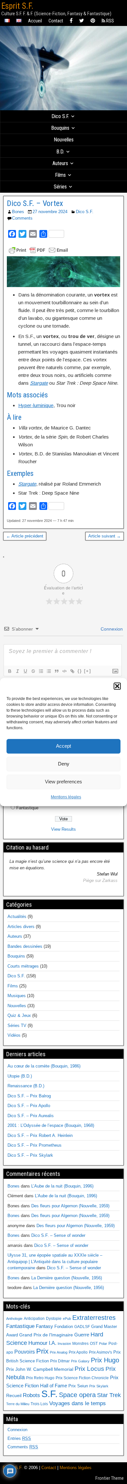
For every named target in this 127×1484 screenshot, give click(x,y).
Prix (42, 1351)
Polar (103, 1343)
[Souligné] (25, 671)
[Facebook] (71, 21)
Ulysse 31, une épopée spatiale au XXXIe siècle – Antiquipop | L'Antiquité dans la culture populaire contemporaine (54, 1261)
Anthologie (14, 1319)
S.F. (49, 1393)
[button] (117, 686)
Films (60, 175)
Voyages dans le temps (77, 1403)
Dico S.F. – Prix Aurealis (30, 1115)
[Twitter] (81, 21)
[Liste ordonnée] (41, 671)
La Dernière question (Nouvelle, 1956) (66, 1277)
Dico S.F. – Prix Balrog (29, 1095)
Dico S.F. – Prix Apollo (28, 1105)
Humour (38, 1343)
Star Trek (109, 1395)
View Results (63, 829)
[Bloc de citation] (56, 671)
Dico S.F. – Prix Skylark (30, 1155)
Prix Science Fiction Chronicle (82, 1378)
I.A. (52, 1343)
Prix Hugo (105, 1360)
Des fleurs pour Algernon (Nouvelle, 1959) (70, 1205)
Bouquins (60, 128)
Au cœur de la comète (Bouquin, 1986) (43, 1066)
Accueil (35, 20)
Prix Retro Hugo (40, 1378)
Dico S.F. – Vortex (35, 203)
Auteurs (60, 163)
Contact (56, 20)
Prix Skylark (98, 1386)
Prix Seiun (78, 1385)
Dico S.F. (60, 116)
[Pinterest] (92, 21)
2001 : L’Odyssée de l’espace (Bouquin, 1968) (50, 1125)
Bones (18, 211)
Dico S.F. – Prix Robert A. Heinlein (40, 1135)
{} (80, 671)
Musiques (16, 995)
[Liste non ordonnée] (48, 671)
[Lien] (72, 671)
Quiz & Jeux (19, 1015)
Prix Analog (58, 1352)
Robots (31, 1395)
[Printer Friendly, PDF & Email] (38, 250)
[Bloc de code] (64, 671)
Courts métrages (23, 966)
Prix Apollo (78, 1352)
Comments (22, 218)
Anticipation (34, 1319)
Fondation (63, 1326)
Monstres (80, 1343)
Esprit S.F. (17, 6)
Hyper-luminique (35, 405)
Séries (60, 187)
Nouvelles (64, 140)
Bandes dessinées (24, 946)
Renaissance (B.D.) (25, 1085)
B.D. (60, 152)
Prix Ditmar (60, 1361)
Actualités (16, 916)
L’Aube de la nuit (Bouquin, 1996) (62, 1186)
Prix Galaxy (80, 1361)
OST (94, 1343)
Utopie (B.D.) (19, 1076)
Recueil (13, 1395)
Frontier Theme (109, 1478)
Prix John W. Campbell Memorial (39, 1369)
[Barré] (33, 671)
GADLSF (82, 1326)
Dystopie (54, 1319)
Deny (63, 763)
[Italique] (17, 671)
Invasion (64, 1343)
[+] (87, 671)
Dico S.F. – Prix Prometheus (34, 1145)
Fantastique (27, 807)
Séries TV (16, 1025)
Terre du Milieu (17, 1404)
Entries (19, 1438)
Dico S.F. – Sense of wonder (58, 1235)
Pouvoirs (24, 1352)
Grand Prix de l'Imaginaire (46, 1335)
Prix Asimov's (100, 1352)
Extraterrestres (94, 1317)
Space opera (77, 1394)
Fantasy (44, 1326)
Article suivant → (104, 536)
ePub (67, 1319)
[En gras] (9, 671)
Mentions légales (66, 797)
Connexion (111, 629)
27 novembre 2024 (50, 211)
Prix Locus (89, 1368)
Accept (63, 746)
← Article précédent (24, 536)
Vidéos (14, 1035)
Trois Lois (39, 1404)
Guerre (81, 1334)
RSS (109, 20)
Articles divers (21, 926)
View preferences (63, 781)
